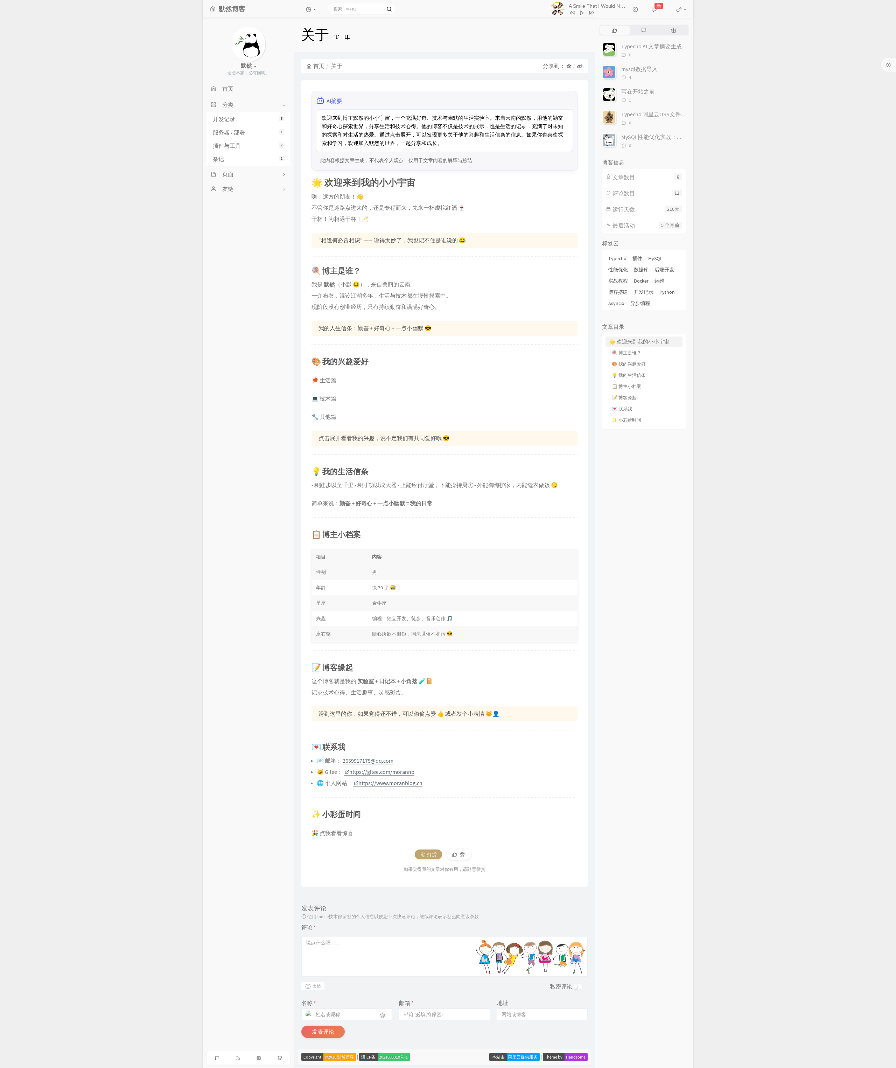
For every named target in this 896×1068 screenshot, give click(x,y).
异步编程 (640, 303)
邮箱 (406, 1002)
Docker (641, 281)
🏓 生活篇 (324, 380)
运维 (659, 281)
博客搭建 (618, 292)
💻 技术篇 (324, 398)
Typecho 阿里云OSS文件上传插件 (662, 114)
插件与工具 (247, 145)
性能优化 (618, 269)
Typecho (617, 258)
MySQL (655, 258)
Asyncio (616, 303)
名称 (308, 1002)
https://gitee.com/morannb (381, 771)
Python (667, 292)
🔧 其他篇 (324, 416)
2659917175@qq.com (368, 760)
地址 (502, 1002)
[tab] (614, 30)
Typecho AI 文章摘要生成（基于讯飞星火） (674, 46)
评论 (308, 927)
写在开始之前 (638, 91)
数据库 (641, 269)
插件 (637, 258)
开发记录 (247, 119)
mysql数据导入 (639, 68)
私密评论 (561, 986)
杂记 (247, 158)
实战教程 (618, 281)
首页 (318, 65)
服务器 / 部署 (247, 132)
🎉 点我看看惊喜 (332, 833)
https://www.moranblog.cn (390, 782)
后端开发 (664, 269)
